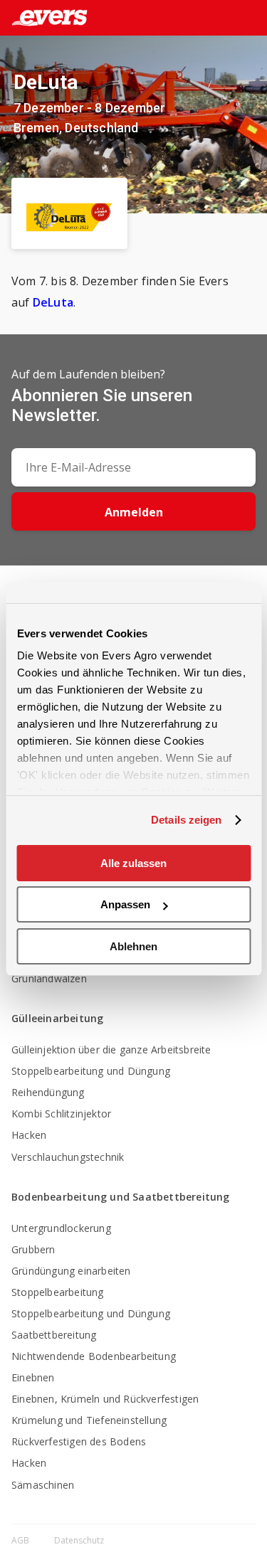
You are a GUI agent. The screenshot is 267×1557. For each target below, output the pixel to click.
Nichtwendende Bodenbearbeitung (93, 1356)
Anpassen (125, 904)
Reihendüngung (48, 1092)
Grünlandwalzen (49, 978)
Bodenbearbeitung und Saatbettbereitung (120, 1196)
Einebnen (33, 1377)
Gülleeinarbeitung (57, 1018)
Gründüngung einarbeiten (71, 1270)
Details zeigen (186, 820)
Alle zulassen (133, 863)
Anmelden (134, 512)
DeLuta (53, 302)
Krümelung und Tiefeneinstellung (89, 1420)
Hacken (28, 1135)
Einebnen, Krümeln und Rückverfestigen (105, 1398)
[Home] (44, 17)
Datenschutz (79, 1540)
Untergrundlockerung (61, 1228)
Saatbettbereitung (53, 1334)
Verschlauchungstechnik (67, 1157)
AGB (21, 1540)
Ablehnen (133, 946)
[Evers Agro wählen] (227, 18)
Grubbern (33, 1249)
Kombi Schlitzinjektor (61, 1113)
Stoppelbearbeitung (57, 1292)
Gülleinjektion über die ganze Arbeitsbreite (111, 1049)
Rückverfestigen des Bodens (78, 1441)
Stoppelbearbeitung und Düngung (90, 1071)
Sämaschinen (42, 1485)
